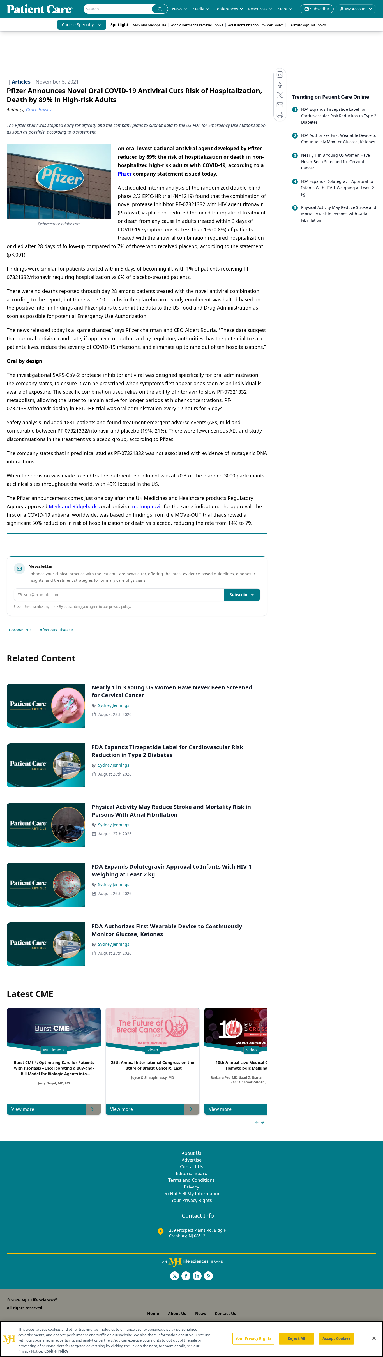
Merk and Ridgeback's (74, 506)
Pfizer (125, 173)
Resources (257, 8)
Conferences (226, 8)
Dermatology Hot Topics (307, 25)
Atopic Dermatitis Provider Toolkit (197, 25)
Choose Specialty (78, 24)
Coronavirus (20, 630)
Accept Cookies (336, 1338)
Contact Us (191, 1167)
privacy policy (119, 606)
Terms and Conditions (191, 1180)
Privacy (191, 1187)
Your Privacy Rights (191, 1200)
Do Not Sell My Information (192, 1193)
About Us (191, 1153)
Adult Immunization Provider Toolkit (255, 25)
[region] (191, 1339)
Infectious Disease (55, 630)
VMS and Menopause (149, 25)
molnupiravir (147, 506)
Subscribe (239, 594)
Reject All (296, 1338)
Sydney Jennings (113, 705)
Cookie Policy (56, 1351)
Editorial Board (191, 1173)
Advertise (192, 1160)
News (177, 8)
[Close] (374, 1338)
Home (153, 1313)
